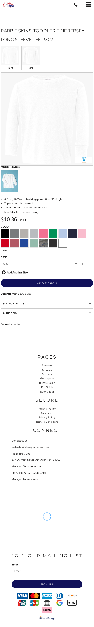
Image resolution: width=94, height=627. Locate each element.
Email (15, 564)
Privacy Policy (47, 417)
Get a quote (47, 378)
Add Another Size (17, 272)
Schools (47, 374)
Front (10, 68)
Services (47, 370)
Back (30, 68)
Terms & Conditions (47, 422)
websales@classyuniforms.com (30, 447)
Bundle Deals (47, 383)
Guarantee (47, 413)
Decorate (6, 293)
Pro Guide (47, 387)
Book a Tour (47, 391)
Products (47, 365)
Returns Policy (47, 408)
